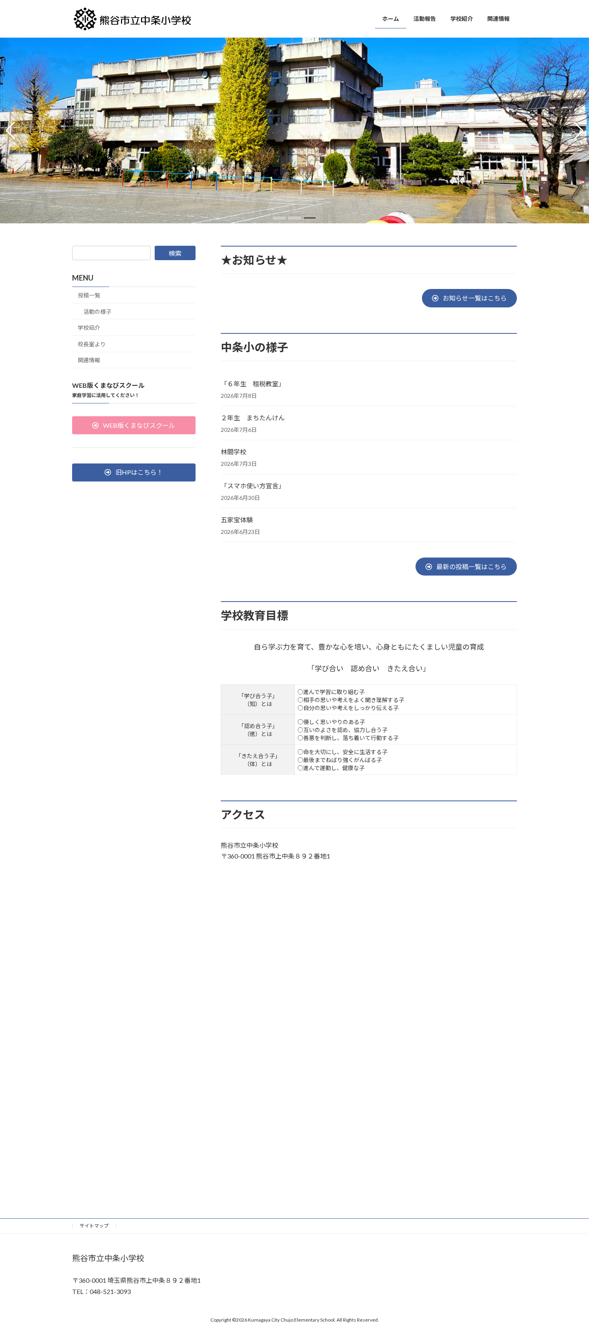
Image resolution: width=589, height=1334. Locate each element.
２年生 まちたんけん (253, 417)
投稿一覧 (89, 295)
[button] (279, 218)
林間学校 (233, 451)
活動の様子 (97, 311)
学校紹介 (89, 327)
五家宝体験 (237, 520)
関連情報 (89, 360)
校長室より (92, 344)
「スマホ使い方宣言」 (253, 485)
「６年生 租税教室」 (253, 383)
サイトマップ (94, 1226)
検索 (175, 253)
